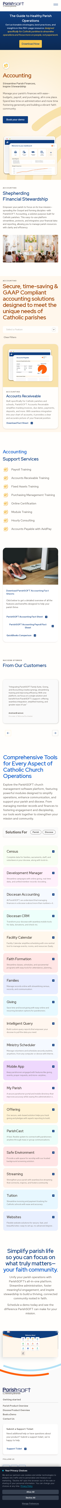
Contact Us (8, 1418)
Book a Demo (9, 1414)
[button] (55, 4)
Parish (36, 832)
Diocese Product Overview (16, 1410)
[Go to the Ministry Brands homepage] (17, 1391)
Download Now (30, 44)
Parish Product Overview (15, 1405)
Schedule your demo (30, 1324)
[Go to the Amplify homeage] (13, 4)
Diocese (49, 832)
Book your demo (15, 119)
